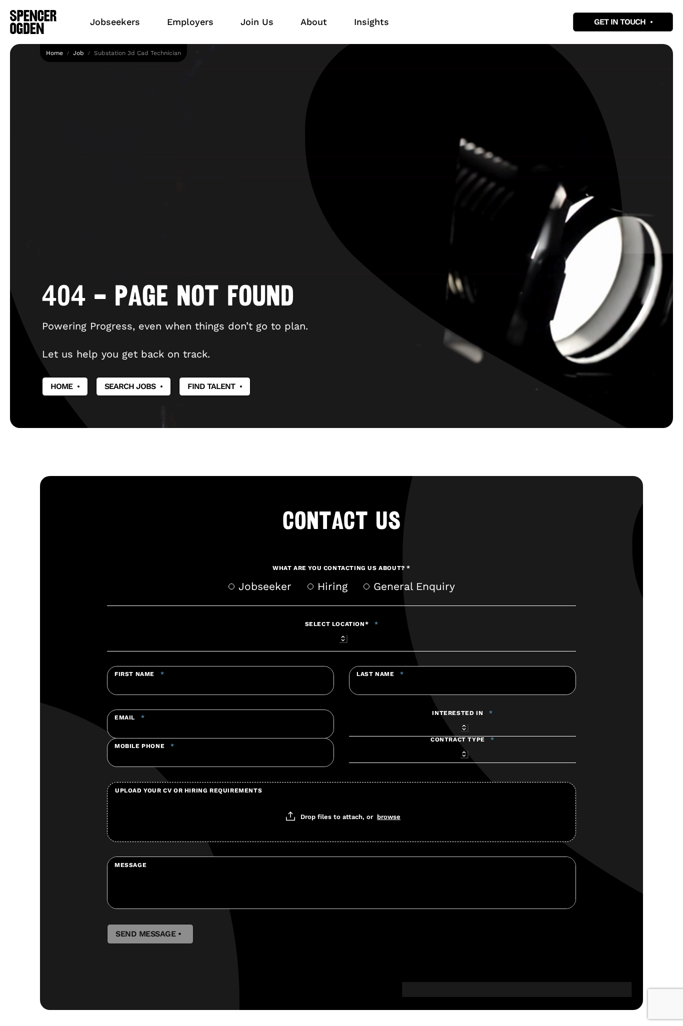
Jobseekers (115, 21)
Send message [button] (150, 934)
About (313, 21)
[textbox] (221, 680)
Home (54, 53)
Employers (190, 21)
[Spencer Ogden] (33, 22)
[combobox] (341, 637)
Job (78, 53)
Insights (371, 21)
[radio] (231, 587)
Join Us (257, 21)
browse (388, 816)
